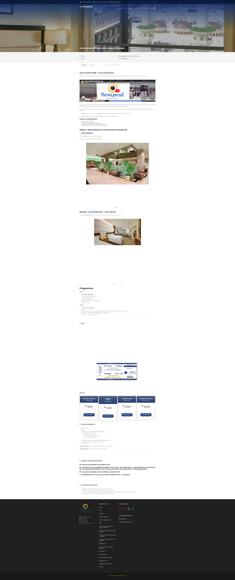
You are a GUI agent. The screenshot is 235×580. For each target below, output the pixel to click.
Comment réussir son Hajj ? (105, 489)
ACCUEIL (120, 8)
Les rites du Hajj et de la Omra (105, 526)
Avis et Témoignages (103, 486)
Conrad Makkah (98, 116)
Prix (100, 65)
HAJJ (126, 8)
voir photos (126, 444)
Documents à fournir (115, 65)
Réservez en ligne (89, 384)
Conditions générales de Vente (125, 491)
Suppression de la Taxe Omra (105, 533)
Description (83, 65)
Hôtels (105, 65)
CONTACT (146, 8)
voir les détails (103, 441)
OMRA (130, 8)
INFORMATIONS (138, 8)
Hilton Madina (98, 113)
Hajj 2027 (101, 483)
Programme (92, 65)
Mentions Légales (122, 488)
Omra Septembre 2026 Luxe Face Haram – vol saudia (106, 496)
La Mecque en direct (103, 530)
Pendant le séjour (103, 523)
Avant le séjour (102, 520)
